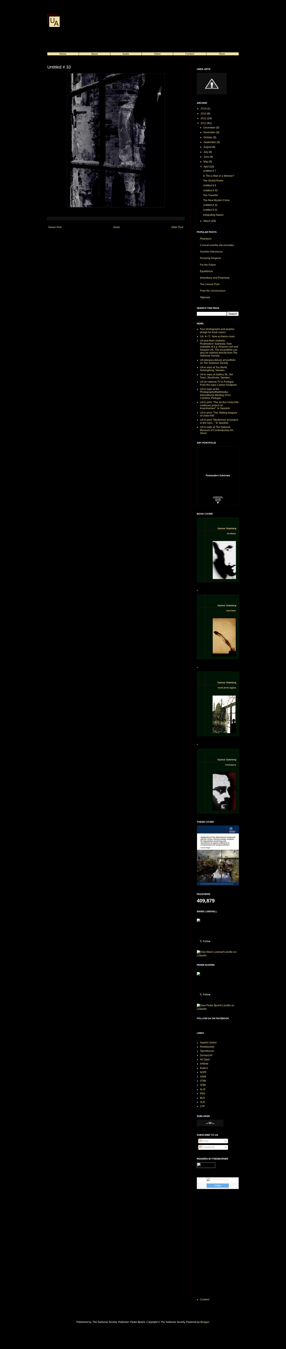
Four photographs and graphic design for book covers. (217, 331)
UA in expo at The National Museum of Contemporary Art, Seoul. (217, 430)
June (207, 156)
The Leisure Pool (209, 284)
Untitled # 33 (210, 190)
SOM (203, 1085)
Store (222, 53)
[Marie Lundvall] (198, 921)
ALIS (202, 1089)
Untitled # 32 (210, 205)
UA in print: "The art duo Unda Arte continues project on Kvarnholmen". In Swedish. (219, 405)
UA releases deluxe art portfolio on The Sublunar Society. (218, 361)
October (208, 137)
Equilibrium (206, 271)
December (210, 127)
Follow (218, 1185)
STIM (203, 1080)
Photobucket (207, 1046)
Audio (125, 53)
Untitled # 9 (209, 185)
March (207, 221)
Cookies (204, 1299)
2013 (204, 113)
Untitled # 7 (209, 170)
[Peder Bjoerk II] (198, 974)
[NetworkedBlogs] (218, 1179)
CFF (202, 1106)
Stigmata (205, 297)
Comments (208, 1147)
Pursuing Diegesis (210, 258)
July (206, 152)
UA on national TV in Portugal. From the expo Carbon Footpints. (218, 383)
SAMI (203, 1076)
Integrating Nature (213, 214)
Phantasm (205, 238)
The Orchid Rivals (213, 180)
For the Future (208, 264)
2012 (204, 118)
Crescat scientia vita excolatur (217, 245)
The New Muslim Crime (216, 200)
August (208, 147)
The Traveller (210, 195)
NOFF (203, 1072)
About (94, 53)
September (210, 142)
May (206, 161)
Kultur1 (204, 1068)
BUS (202, 1097)
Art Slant (205, 1059)
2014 (204, 108)
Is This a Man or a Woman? (218, 175)
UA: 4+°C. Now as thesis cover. (217, 336)
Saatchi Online (208, 1042)
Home (62, 53)
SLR (202, 1102)
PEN (202, 1093)
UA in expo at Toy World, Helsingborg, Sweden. (214, 369)
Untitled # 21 (210, 209)
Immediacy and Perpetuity (214, 277)
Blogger (204, 1322)
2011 (204, 123)
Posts (205, 1141)
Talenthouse (207, 1051)
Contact (189, 53)
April (206, 166)
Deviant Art (206, 1055)
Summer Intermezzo (211, 251)
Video (157, 53)
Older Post (177, 227)
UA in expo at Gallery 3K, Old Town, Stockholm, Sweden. (216, 376)
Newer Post (55, 227)
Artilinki (204, 1063)
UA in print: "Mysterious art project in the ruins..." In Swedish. (219, 421)
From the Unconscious (212, 290)
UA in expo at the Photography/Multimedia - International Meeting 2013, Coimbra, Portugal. (215, 394)
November (210, 132)
